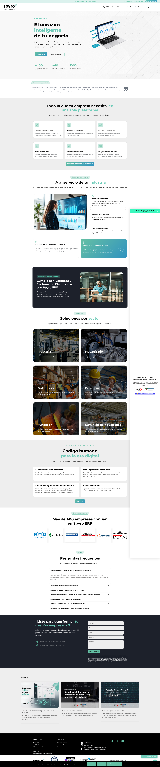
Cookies (117, 760)
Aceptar (91, 764)
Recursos (140, 7)
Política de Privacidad (119, 660)
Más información (114, 764)
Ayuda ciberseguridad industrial (72, 711)
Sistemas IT (115, 7)
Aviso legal (112, 760)
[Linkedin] (112, 741)
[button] (40, 19)
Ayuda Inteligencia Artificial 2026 (113, 711)
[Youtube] (123, 741)
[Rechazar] (158, 764)
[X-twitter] (117, 741)
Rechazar (101, 764)
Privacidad (123, 760)
